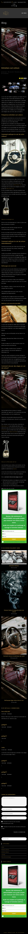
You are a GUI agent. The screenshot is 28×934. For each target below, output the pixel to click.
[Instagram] (15, 5)
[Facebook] (12, 5)
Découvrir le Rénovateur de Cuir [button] (8, 461)
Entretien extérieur (5, 849)
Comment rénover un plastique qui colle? (14, 656)
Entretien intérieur (19, 71)
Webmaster (5, 71)
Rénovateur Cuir (17, 184)
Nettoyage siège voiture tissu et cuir (14, 700)
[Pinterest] (13, 5)
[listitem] (4, 86)
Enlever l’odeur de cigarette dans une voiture (14, 611)
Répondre (9, 727)
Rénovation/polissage (6, 856)
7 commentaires (5, 73)
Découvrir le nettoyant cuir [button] (7, 219)
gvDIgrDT (4, 724)
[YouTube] (16, 5)
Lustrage (3, 854)
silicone (14, 468)
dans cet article (13, 431)
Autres (2, 847)
